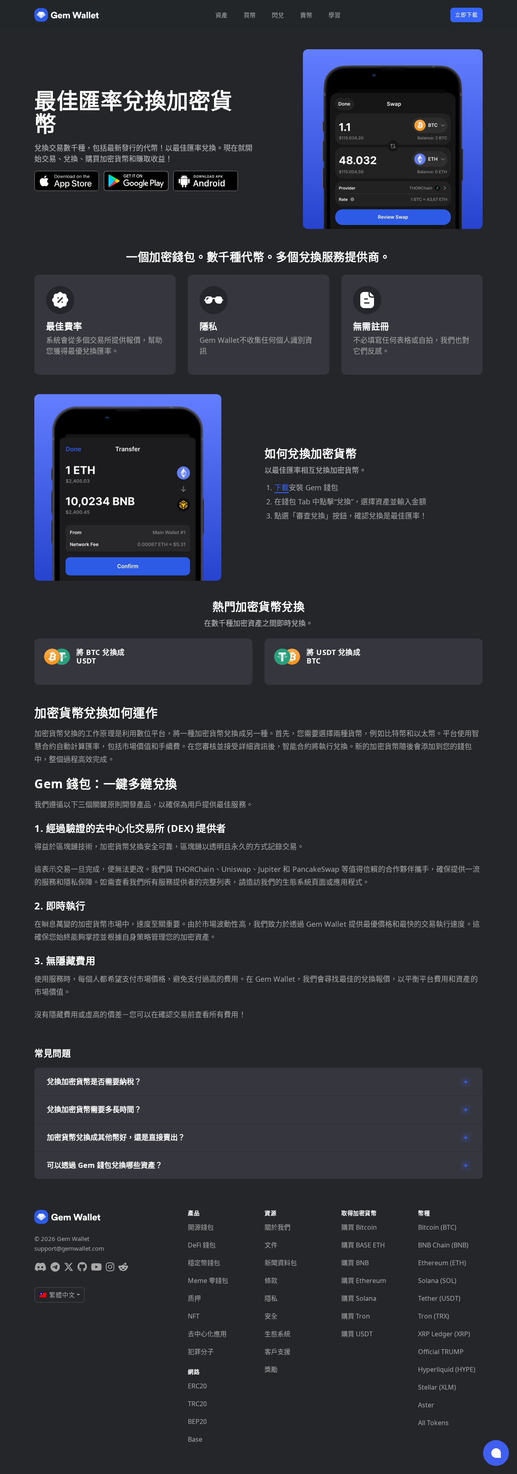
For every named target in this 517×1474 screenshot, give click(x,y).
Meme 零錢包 (208, 1280)
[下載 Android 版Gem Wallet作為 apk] (205, 181)
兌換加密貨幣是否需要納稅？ (94, 1081)
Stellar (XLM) (437, 1387)
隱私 (271, 1298)
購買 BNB (355, 1262)
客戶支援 (277, 1351)
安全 (271, 1316)
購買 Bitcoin (359, 1227)
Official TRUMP (441, 1351)
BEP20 (197, 1421)
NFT (194, 1316)
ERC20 (197, 1386)
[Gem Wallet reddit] (123, 1267)
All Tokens (433, 1422)
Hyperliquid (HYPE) (446, 1369)
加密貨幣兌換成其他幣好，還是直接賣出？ (116, 1137)
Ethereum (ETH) (442, 1262)
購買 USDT (357, 1333)
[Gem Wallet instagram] (110, 1267)
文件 (271, 1245)
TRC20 (197, 1403)
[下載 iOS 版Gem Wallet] (66, 181)
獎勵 (271, 1369)
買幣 (250, 15)
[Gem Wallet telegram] (55, 1267)
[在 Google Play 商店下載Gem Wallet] (136, 181)
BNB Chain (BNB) (443, 1245)
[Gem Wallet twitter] (69, 1267)
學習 (334, 15)
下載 (281, 487)
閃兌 (278, 15)
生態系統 (277, 1333)
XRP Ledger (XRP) (444, 1333)
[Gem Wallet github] (82, 1267)
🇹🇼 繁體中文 (57, 1295)
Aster (426, 1405)
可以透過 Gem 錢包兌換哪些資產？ (104, 1165)
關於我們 (277, 1227)
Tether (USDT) (439, 1298)
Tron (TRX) (433, 1316)
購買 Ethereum (363, 1280)
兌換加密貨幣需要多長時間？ (94, 1109)
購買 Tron (355, 1316)
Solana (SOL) (437, 1280)
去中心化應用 (207, 1333)
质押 (194, 1298)
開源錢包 (201, 1227)
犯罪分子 (201, 1351)
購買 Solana (358, 1298)
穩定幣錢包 (204, 1262)
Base (195, 1439)
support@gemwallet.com (69, 1248)
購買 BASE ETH (363, 1245)
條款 (271, 1280)
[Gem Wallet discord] (40, 1267)
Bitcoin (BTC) (437, 1227)
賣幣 (306, 15)
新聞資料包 (281, 1262)
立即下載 (466, 14)
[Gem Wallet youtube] (96, 1267)
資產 (221, 15)
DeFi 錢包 (202, 1245)
